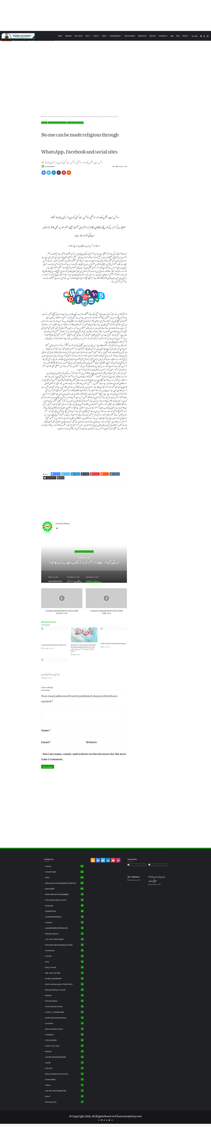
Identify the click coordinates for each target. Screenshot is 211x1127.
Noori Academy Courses (54, 1028)
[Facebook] (43, 172)
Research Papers (130, 36)
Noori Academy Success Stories (56, 1073)
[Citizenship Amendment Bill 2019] (54, 634)
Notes (87, 36)
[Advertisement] (105, 15)
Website (91, 741)
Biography (49, 905)
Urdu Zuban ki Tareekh (54, 1006)
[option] (84, 561)
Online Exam (142, 36)
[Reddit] (69, 172)
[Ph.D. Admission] (136, 868)
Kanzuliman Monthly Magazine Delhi (59, 944)
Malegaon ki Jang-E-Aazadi (55, 989)
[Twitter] (48, 172)
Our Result (49, 1023)
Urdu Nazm (49, 1034)
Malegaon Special (51, 933)
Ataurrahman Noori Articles (57, 116)
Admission (68, 36)
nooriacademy (50, 166)
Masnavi (48, 995)
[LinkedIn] (54, 172)
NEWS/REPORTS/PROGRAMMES (57, 894)
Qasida (48, 1062)
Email (46, 741)
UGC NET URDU (50, 871)
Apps (171, 36)
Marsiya (48, 1051)
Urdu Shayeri (163, 36)
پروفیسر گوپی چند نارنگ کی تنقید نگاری (50, 674)
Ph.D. (104, 36)
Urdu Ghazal (50, 950)
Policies (185, 36)
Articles (95, 36)
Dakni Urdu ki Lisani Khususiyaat (113, 643)
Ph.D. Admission (133, 876)
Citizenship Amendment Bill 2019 (53, 644)
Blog (177, 36)
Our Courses (79, 36)
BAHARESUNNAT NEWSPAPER (56, 928)
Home (60, 36)
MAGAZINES (50, 888)
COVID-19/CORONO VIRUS (54, 1012)
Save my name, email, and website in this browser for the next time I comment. (83, 756)
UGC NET (48, 956)
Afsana (48, 1085)
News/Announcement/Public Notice (59, 984)
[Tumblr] (59, 172)
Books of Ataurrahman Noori (55, 1017)
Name (46, 729)
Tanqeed (48, 922)
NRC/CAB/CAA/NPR (52, 972)
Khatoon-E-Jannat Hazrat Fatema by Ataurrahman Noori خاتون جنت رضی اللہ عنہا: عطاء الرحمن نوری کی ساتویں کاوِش (83, 648)
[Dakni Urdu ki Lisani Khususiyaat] (114, 634)
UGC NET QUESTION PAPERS (55, 1057)
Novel (47, 1096)
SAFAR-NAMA (50, 1079)
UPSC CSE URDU (51, 1040)
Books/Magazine (115, 36)
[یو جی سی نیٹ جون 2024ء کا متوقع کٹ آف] (157, 868)
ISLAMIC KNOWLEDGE (75, 123)
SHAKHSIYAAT (50, 911)
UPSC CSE (48, 1068)
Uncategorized (50, 1101)
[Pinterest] (64, 172)
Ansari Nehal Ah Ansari (84, 562)
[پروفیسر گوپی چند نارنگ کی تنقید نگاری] (54, 665)
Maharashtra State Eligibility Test (60, 883)
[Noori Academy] (18, 36)
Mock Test (152, 36)
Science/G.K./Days (52, 1045)
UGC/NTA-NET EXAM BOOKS (55, 1090)
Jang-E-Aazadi (50, 967)
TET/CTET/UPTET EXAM (54, 939)
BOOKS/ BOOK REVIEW (53, 978)
